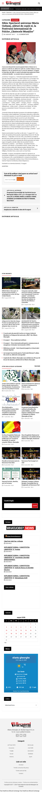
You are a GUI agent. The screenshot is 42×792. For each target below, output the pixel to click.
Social (11, 753)
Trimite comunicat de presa (21, 767)
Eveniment (9, 12)
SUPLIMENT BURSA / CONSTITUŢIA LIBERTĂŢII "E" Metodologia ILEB (17, 577)
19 (16, 633)
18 (11, 633)
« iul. (5, 642)
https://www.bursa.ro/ (14, 536)
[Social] (17, 735)
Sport (30, 756)
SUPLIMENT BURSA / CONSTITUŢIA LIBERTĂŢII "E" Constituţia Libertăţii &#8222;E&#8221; (17, 557)
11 (11, 630)
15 (30, 630)
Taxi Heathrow (4, 791)
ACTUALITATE (11, 745)
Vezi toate (37, 366)
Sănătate (30, 753)
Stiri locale (30, 745)
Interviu (11, 756)
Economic (11, 748)
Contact (21, 773)
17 (6, 633)
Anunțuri (21, 765)
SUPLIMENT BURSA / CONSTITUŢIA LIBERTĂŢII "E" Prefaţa (17, 548)
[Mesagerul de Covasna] (13, 3)
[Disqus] (21, 244)
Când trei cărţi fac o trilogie (13, 541)
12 (16, 630)
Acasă (3, 12)
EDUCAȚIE (30, 751)
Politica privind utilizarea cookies (13, 782)
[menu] (3, 3)
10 (6, 630)
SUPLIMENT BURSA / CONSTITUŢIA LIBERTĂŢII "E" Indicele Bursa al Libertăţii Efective (19, 568)
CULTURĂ (30, 748)
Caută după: (9, 500)
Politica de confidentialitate (30, 782)
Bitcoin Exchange (14, 791)
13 (21, 630)
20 (21, 633)
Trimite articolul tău (21, 770)
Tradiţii (11, 751)
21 (26, 633)
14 (26, 630)
